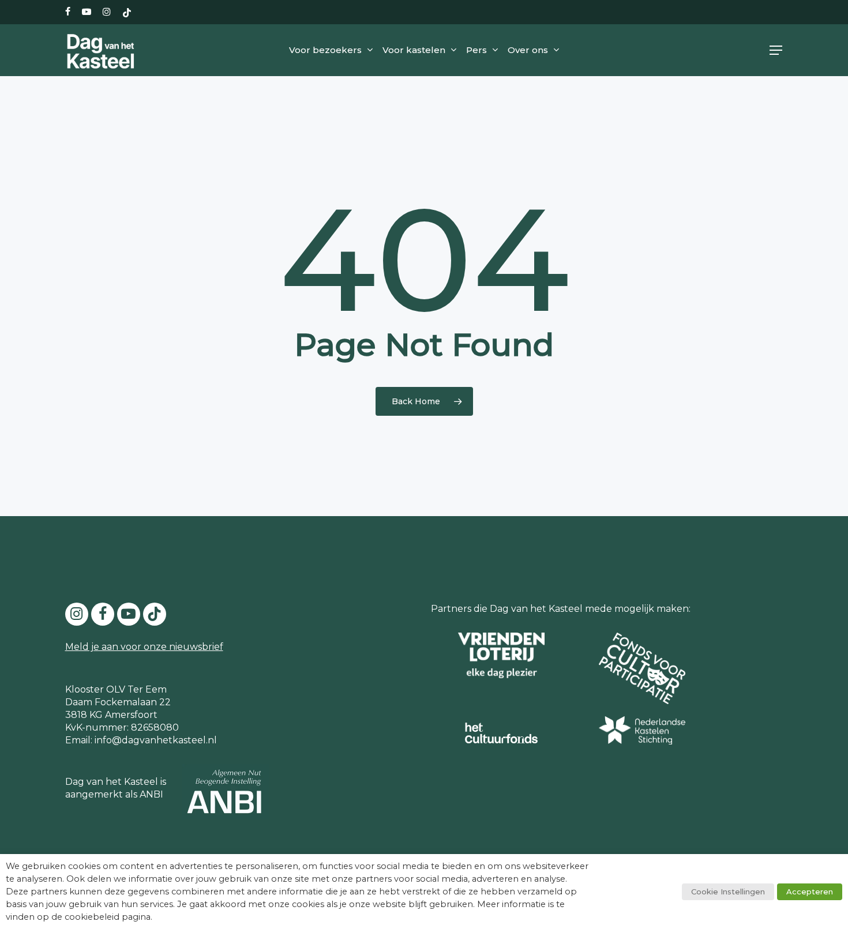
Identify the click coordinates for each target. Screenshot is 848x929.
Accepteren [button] (809, 891)
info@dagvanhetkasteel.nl (156, 740)
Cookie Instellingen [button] (728, 891)
